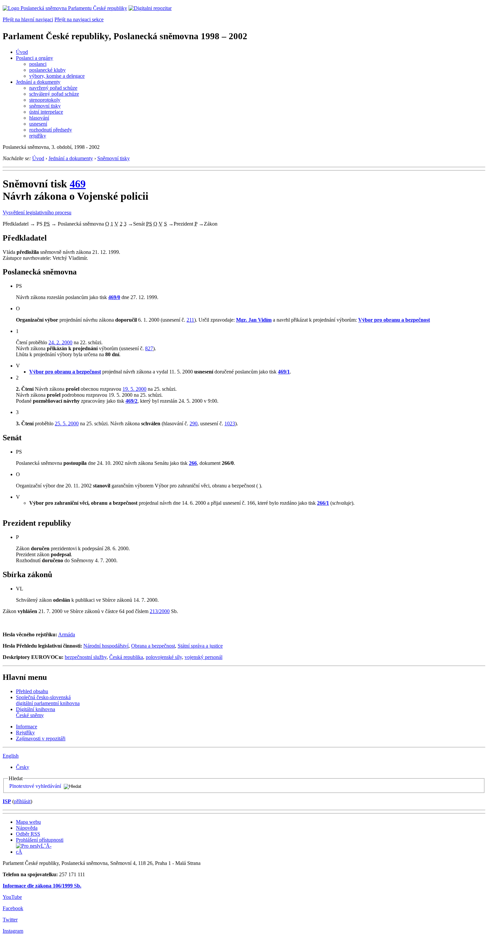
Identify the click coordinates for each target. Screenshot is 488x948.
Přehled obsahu (32, 691)
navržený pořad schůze (53, 88)
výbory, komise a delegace (57, 76)
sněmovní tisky (45, 106)
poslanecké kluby (47, 70)
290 (194, 423)
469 (78, 184)
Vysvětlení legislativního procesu (37, 212)
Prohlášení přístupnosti (39, 840)
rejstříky (37, 136)
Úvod (22, 52)
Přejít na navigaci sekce (79, 19)
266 (193, 463)
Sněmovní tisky (113, 158)
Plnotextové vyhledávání (35, 786)
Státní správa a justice (200, 646)
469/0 (114, 297)
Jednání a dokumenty (38, 82)
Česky (22, 767)
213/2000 (160, 611)
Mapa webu (28, 822)
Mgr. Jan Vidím (254, 320)
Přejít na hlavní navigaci (28, 19)
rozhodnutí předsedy (50, 130)
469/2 (131, 401)
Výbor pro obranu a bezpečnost (394, 320)
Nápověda (27, 828)
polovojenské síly (164, 657)
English (11, 756)
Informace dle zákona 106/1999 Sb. (42, 886)
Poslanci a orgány (34, 58)
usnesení (38, 124)
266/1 (323, 503)
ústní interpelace (46, 112)
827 (149, 348)
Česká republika (126, 657)
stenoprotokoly (44, 100)
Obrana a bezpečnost (153, 646)
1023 (229, 423)
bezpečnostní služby (86, 657)
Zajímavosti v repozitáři (40, 738)
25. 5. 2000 (67, 423)
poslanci (37, 64)
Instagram (13, 931)
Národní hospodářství (105, 646)
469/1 (284, 371)
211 (190, 320)
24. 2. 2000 (60, 342)
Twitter (10, 919)
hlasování (39, 118)
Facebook (13, 908)
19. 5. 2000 (134, 389)
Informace (26, 726)
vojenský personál (203, 657)
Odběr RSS (28, 834)
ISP (7, 801)
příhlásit (22, 801)
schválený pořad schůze (54, 94)
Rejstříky (25, 732)
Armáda (66, 634)
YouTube (12, 897)
